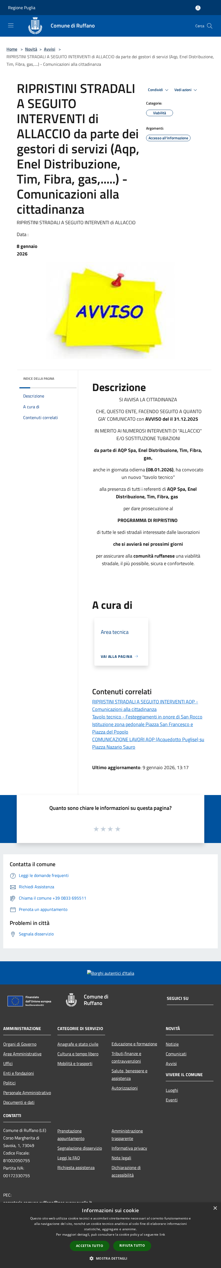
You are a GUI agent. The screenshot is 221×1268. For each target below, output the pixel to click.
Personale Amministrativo (27, 1092)
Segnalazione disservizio (79, 1148)
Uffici (8, 1063)
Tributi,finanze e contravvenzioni (126, 1057)
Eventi (172, 1100)
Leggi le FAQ (68, 1158)
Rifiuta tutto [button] (132, 1245)
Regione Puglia (21, 7)
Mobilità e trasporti (74, 1063)
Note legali (121, 1158)
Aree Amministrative (22, 1054)
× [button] (215, 1208)
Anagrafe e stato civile (77, 1044)
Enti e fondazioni (18, 1073)
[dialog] (110, 1235)
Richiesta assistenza (76, 1167)
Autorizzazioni (125, 1088)
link (162, 1234)
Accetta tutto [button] (89, 1245)
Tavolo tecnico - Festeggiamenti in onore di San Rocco (147, 716)
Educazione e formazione (134, 1044)
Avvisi (49, 49)
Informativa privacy (129, 1148)
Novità (31, 49)
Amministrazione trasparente (127, 1135)
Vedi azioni (183, 90)
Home (11, 49)
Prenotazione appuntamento (70, 1135)
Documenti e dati (18, 1102)
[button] (110, 1258)
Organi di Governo (19, 1044)
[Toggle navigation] (11, 25)
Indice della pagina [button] (38, 378)
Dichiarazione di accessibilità (126, 1171)
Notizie (172, 1044)
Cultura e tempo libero (77, 1054)
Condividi (156, 90)
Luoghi (172, 1090)
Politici (9, 1083)
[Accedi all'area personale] (198, 8)
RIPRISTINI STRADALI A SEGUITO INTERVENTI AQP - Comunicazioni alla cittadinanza (145, 705)
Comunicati (176, 1054)
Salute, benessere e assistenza (129, 1074)
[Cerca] (209, 26)
